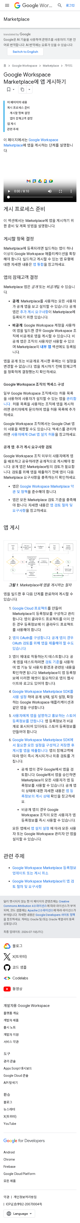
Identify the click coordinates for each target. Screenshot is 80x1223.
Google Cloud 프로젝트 (30, 608)
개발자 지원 (11, 1034)
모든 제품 (10, 1181)
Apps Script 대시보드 (18, 1068)
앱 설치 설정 (40, 828)
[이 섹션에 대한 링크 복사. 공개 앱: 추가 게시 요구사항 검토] (56, 447)
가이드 (69, 65)
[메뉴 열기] (7, 5)
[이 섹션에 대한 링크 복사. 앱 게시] (24, 528)
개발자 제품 (11, 1020)
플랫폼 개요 (11, 1013)
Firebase (10, 1166)
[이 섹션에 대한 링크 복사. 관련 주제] (28, 856)
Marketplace (17, 19)
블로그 (8, 1102)
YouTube (10, 1123)
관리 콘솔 (10, 1061)
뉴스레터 (9, 1109)
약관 (6, 1197)
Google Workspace (24, 65)
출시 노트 (10, 1027)
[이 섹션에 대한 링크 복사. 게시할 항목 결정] (38, 239)
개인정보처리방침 (25, 1197)
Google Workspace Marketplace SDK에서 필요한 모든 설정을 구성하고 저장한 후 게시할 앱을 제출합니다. (43, 745)
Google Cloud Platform (19, 1174)
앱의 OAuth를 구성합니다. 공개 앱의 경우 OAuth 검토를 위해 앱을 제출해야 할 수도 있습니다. (43, 643)
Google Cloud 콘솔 (16, 1075)
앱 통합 (38, 264)
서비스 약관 (11, 1042)
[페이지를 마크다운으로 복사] (22, 89)
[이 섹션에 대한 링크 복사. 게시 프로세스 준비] (49, 209)
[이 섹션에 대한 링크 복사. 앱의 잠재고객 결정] (42, 277)
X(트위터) (10, 1116)
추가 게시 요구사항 (34, 312)
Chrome (9, 1159)
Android (9, 1152)
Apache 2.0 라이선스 (40, 910)
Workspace (47, 5)
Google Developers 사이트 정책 (55, 915)
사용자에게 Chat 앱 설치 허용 (33, 434)
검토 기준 (52, 662)
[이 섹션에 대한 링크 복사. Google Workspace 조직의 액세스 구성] (68, 384)
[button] (40, 560)
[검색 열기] (59, 5)
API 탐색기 (11, 1083)
